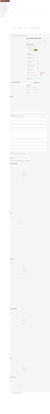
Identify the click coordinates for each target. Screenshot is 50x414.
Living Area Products (14, 35)
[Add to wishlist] (10, 376)
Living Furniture (19, 35)
